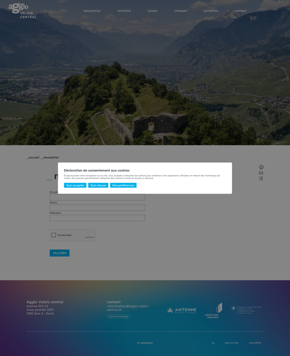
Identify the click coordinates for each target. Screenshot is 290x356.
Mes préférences (123, 185)
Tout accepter (75, 185)
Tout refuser (98, 185)
